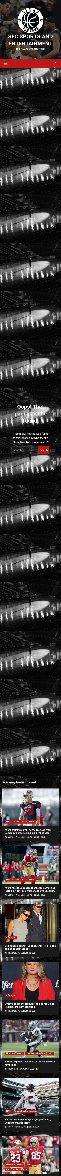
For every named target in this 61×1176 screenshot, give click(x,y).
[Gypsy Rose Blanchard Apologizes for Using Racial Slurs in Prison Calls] (30, 981)
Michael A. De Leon (17, 837)
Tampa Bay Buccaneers (25, 1111)
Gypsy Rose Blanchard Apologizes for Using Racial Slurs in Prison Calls (29, 1005)
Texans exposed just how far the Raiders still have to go (30, 1063)
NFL (8, 821)
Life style (10, 937)
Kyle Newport (14, 1126)
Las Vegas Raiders (35, 1053)
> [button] (55, 63)
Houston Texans (14, 1053)
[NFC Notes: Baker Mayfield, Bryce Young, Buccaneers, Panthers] (30, 1097)
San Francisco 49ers (24, 821)
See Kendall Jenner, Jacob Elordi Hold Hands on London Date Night (30, 947)
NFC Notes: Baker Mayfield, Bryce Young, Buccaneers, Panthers (28, 1121)
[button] (5, 63)
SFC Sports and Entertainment (30, 40)
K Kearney (12, 952)
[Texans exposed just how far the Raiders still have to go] (30, 1039)
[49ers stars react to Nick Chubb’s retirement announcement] (30, 1155)
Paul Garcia (13, 1068)
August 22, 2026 (37, 837)
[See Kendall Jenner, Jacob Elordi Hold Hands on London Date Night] (30, 923)
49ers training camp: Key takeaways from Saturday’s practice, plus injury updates (28, 831)
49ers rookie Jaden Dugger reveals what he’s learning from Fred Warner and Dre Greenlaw (30, 889)
